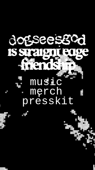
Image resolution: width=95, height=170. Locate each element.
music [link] (46, 82)
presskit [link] (48, 101)
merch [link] (46, 92)
